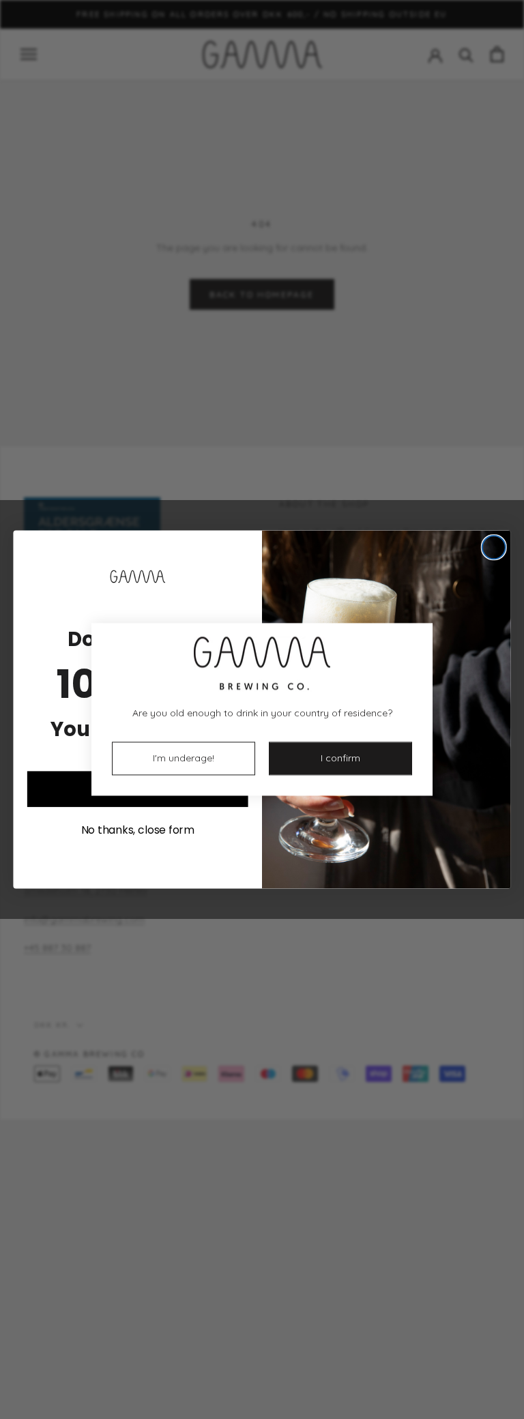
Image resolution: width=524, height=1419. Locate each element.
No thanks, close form (137, 829)
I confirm (340, 758)
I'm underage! (183, 758)
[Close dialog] (494, 547)
